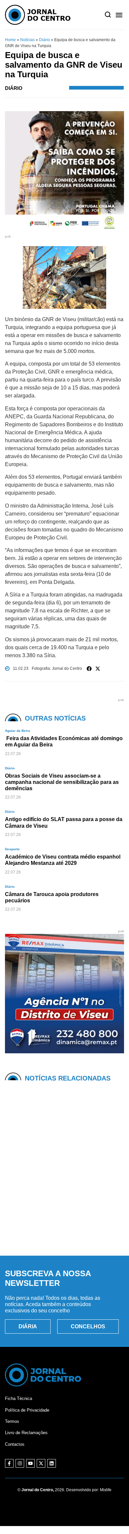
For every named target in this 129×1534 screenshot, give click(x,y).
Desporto (12, 849)
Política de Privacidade (27, 1410)
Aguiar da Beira (17, 730)
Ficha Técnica (18, 1398)
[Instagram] (20, 1463)
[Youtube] (30, 1463)
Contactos (14, 1444)
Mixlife (105, 1490)
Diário (44, 39)
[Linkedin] (51, 1463)
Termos (12, 1421)
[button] (89, 668)
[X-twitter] (41, 1463)
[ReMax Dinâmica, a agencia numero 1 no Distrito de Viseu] (64, 1051)
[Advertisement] (64, 1178)
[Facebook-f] (9, 1463)
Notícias (27, 39)
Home (10, 39)
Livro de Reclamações (26, 1432)
